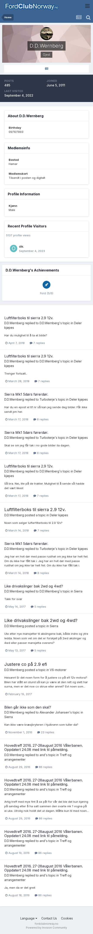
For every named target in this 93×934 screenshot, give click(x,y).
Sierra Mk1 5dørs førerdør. (26, 394)
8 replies (42, 419)
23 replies (47, 732)
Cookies (67, 918)
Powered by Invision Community (46, 927)
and (42, 755)
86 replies (45, 767)
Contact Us (49, 918)
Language (27, 918)
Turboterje (47, 399)
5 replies (40, 606)
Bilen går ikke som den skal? (27, 707)
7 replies (38, 343)
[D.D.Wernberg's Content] (46, 68)
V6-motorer (58, 670)
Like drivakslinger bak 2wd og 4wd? (33, 586)
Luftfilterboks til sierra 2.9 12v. (28, 318)
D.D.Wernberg (14, 323)
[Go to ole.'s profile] (13, 248)
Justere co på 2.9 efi (25, 664)
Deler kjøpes (78, 399)
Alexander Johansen (54, 712)
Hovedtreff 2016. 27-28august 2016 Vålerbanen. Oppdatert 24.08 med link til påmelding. (43, 747)
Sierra (78, 591)
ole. (21, 246)
